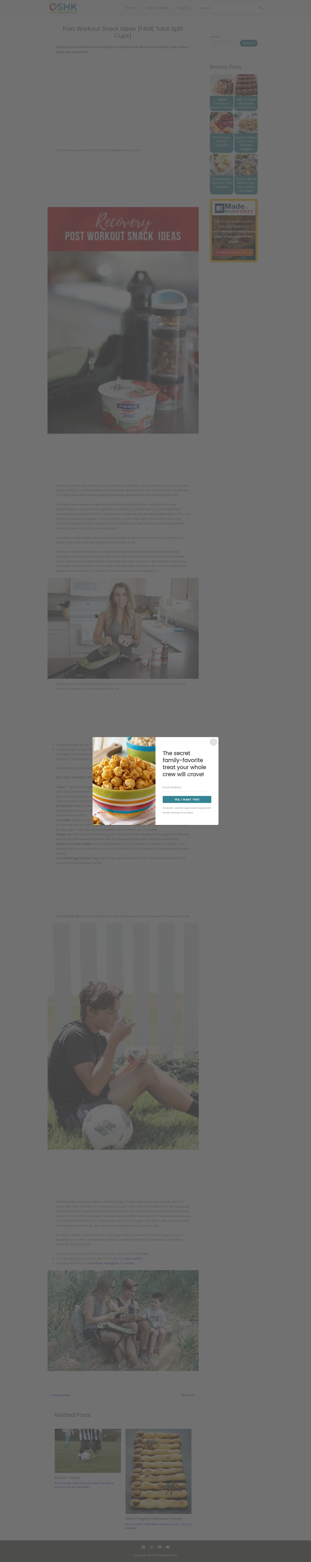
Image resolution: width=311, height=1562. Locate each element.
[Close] (213, 742)
